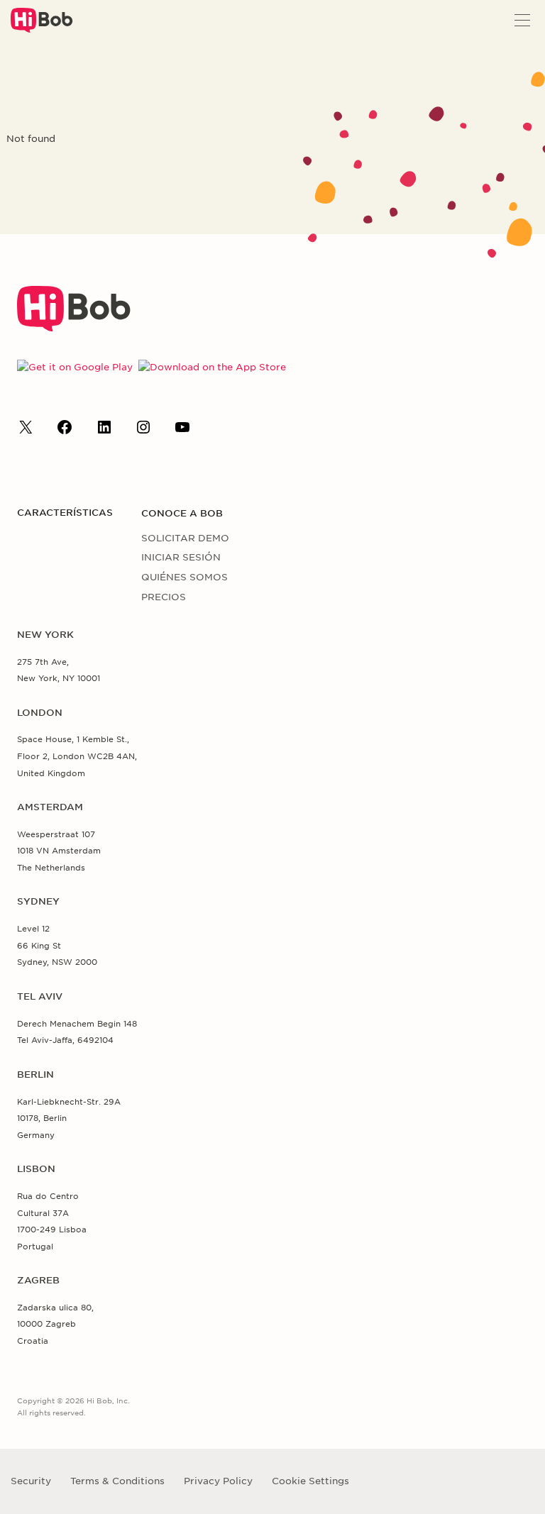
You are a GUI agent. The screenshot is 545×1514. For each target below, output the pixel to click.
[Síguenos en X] (25, 431)
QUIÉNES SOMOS (184, 577)
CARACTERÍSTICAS (65, 512)
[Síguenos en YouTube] (182, 431)
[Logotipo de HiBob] (74, 328)
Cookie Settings (310, 1481)
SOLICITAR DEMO (185, 538)
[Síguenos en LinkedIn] (104, 431)
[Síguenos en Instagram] (143, 431)
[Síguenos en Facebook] (64, 431)
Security (31, 1481)
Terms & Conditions (117, 1481)
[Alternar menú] (522, 20)
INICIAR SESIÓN (181, 557)
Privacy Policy (218, 1481)
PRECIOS (163, 597)
